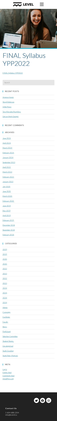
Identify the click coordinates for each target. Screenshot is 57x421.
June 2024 (7, 138)
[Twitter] (36, 400)
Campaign (6, 312)
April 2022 (7, 167)
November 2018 (9, 230)
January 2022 (8, 182)
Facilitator (6, 317)
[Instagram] (48, 400)
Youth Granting (8, 351)
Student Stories (8, 341)
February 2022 (8, 177)
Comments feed (8, 376)
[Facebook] (42, 400)
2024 (5, 288)
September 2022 (9, 162)
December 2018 (9, 225)
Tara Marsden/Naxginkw (12, 112)
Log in (5, 369)
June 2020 (7, 191)
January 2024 (8, 157)
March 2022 (7, 172)
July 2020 (6, 187)
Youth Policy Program (10, 356)
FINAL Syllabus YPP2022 (13, 73)
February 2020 (8, 201)
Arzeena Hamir (8, 97)
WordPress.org (8, 379)
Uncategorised (8, 346)
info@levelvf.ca (11, 415)
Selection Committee (10, 336)
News (5, 327)
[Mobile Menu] (42, 4)
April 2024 (7, 143)
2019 (5, 249)
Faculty (5, 322)
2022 (5, 269)
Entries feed (7, 372)
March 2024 (7, 148)
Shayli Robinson (8, 102)
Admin (5, 307)
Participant (7, 331)
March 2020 (7, 196)
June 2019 (7, 206)
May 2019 (6, 211)
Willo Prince (7, 107)
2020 (5, 259)
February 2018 (8, 235)
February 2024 (8, 153)
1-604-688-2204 (12, 412)
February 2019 (8, 220)
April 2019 (7, 215)
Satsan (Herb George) (10, 116)
